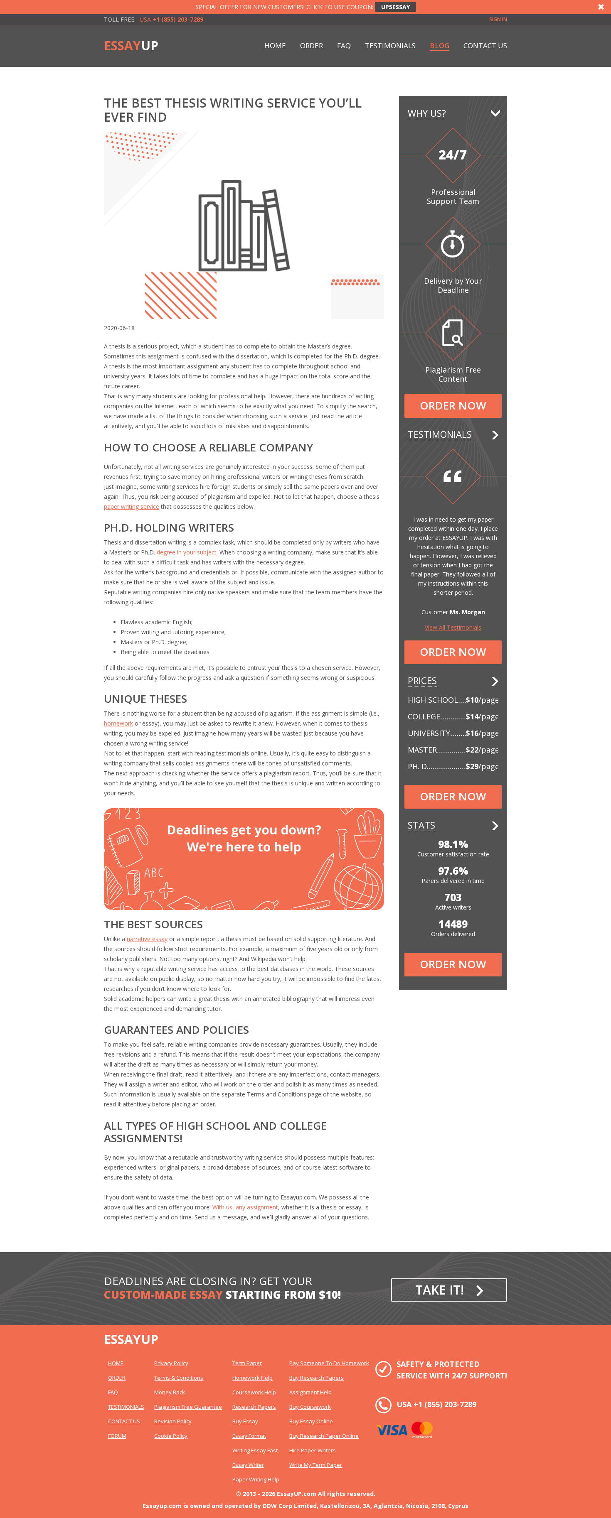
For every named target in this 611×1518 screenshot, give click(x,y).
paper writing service (131, 506)
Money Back (169, 1392)
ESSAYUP (131, 1339)
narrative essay (147, 939)
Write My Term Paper (315, 1465)
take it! (439, 1289)
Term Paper (247, 1363)
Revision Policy (173, 1421)
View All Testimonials (453, 627)
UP (131, 46)
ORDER (311, 45)
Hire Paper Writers (312, 1450)
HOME (275, 45)
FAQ (344, 45)
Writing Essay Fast (255, 1450)
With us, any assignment (245, 1207)
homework (118, 723)
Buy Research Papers (316, 1377)
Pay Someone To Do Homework (329, 1363)
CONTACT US (485, 45)
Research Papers (254, 1406)
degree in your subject (187, 552)
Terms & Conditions (178, 1377)
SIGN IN (498, 19)
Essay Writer (248, 1465)
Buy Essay (245, 1421)
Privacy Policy (171, 1363)
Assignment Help (310, 1392)
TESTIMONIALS (390, 45)
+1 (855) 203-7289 (445, 1404)
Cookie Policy (170, 1436)
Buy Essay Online (311, 1421)
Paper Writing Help (255, 1479)
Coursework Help (254, 1392)
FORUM (117, 1436)
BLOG (439, 45)
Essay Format (249, 1436)
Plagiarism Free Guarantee (188, 1406)
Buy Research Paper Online (324, 1436)
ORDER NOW (453, 405)
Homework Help (252, 1377)
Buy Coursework (310, 1406)
